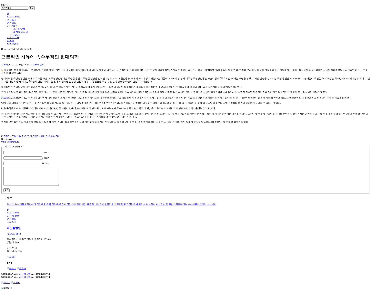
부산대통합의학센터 (25, 204)
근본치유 (16, 136)
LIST (18, 141)
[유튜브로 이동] (21, 268)
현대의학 (55, 136)
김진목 (4, 64)
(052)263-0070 (14, 234)
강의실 (10, 40)
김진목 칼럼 (19, 29)
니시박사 (211, 204)
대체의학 (76, 204)
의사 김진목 (13, 16)
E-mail (45, 158)
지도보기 (11, 256)
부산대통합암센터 (197, 204)
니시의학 (150, 204)
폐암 (84, 204)
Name (45, 152)
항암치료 (109, 204)
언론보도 (11, 22)
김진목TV (12, 26)
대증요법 (34, 136)
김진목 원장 (58, 204)
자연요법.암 (162, 204)
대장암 (67, 204)
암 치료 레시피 (20, 32)
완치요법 (45, 136)
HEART (17, 35)
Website (45, 163)
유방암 (90, 204)
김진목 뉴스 (13, 37)
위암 (9, 204)
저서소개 (11, 19)
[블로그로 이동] (11, 268)
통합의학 (141, 204)
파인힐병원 (13, 43)
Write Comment (8, 141)
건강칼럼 (5, 136)
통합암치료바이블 (178, 204)
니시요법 (99, 204)
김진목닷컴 (25, 274)
